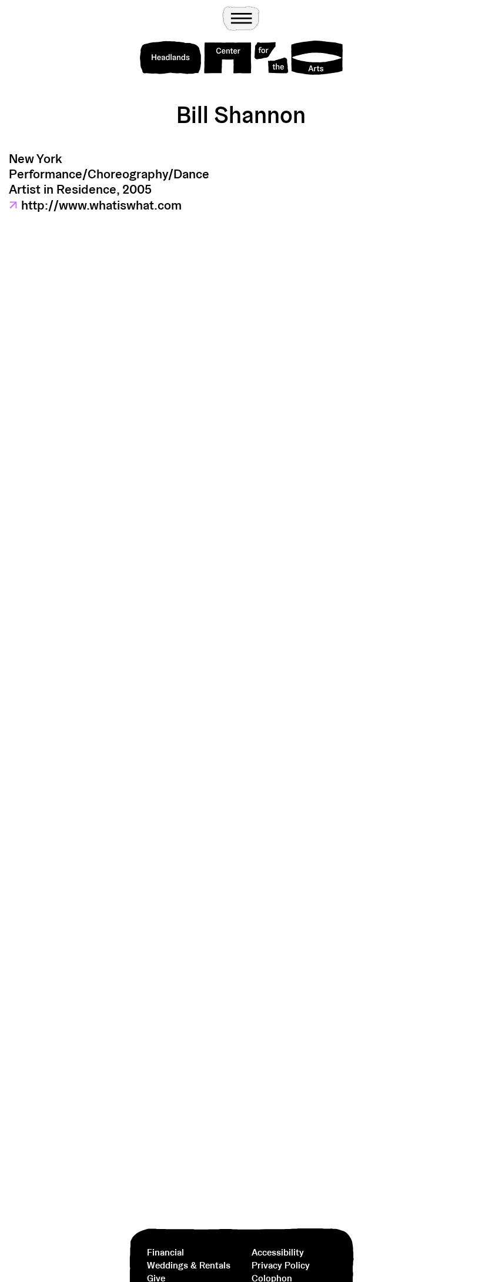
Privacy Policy (281, 1265)
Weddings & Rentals (188, 1265)
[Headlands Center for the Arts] (241, 58)
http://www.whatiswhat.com (95, 205)
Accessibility (278, 1252)
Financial (165, 1252)
